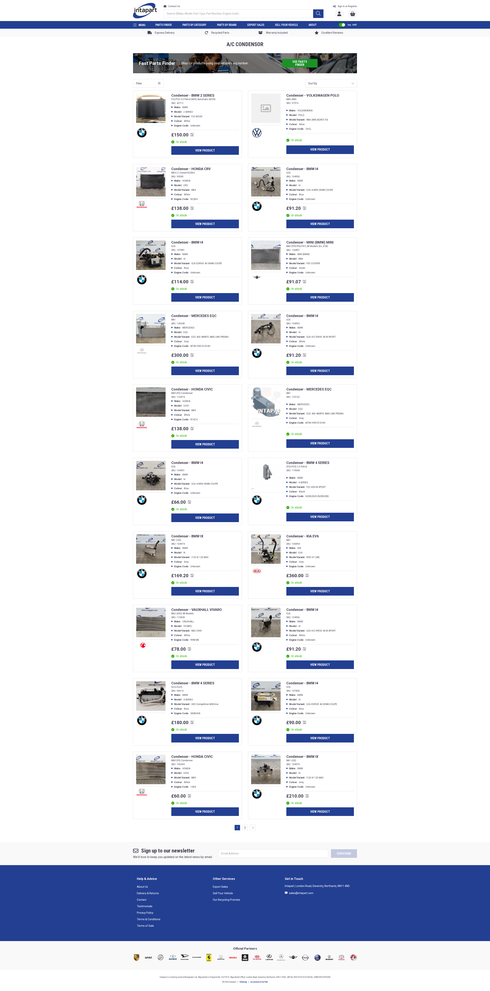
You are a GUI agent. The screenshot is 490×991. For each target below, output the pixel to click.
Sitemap (243, 982)
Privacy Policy (145, 912)
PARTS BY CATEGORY (194, 24)
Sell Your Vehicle (223, 893)
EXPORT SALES (255, 24)
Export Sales (220, 886)
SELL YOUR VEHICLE (286, 24)
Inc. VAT (352, 25)
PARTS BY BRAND (227, 24)
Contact (141, 899)
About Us (142, 886)
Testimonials (144, 906)
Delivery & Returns (148, 893)
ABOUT (313, 24)
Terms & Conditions (148, 919)
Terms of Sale (145, 925)
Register (347, 6)
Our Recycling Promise (226, 899)
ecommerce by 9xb (259, 982)
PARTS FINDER (163, 24)
